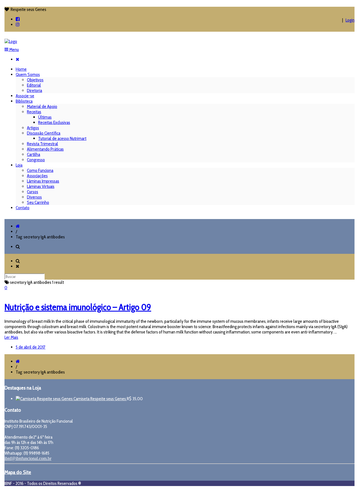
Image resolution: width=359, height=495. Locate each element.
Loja (19, 165)
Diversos (34, 197)
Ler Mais (11, 337)
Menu (13, 49)
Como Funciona (40, 170)
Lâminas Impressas (43, 181)
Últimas (45, 117)
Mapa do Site (17, 472)
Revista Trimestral (42, 143)
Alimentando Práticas (45, 149)
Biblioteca (24, 101)
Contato (22, 207)
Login (350, 20)
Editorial (34, 85)
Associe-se (25, 95)
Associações (37, 175)
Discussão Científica (43, 133)
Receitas (34, 111)
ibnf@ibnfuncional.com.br (27, 458)
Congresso (36, 159)
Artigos (33, 127)
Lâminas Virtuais (40, 186)
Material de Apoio (42, 106)
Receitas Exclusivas (54, 122)
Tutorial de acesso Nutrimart (62, 138)
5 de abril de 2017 (30, 347)
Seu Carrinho (38, 202)
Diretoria (34, 90)
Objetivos (35, 79)
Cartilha (33, 154)
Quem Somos (28, 74)
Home (21, 69)
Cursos (32, 191)
